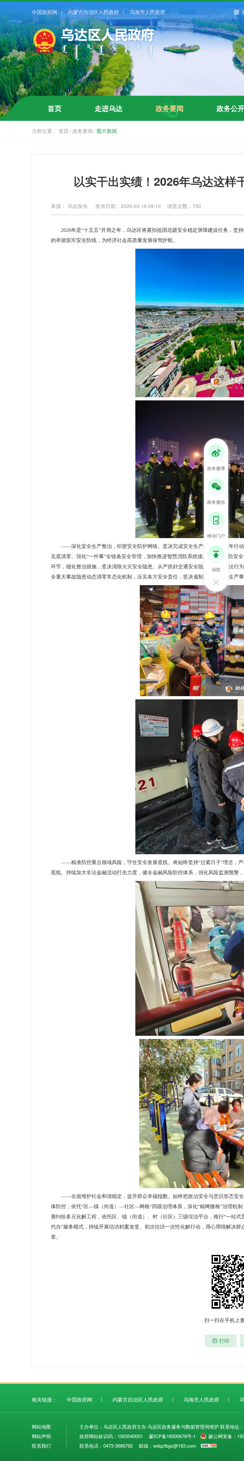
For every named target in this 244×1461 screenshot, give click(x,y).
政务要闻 (170, 108)
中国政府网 (44, 12)
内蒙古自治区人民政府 (93, 12)
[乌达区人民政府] (94, 60)
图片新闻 (107, 131)
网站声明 (41, 1436)
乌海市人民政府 (147, 12)
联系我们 (41, 1445)
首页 (55, 108)
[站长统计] (209, 1445)
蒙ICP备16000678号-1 (172, 1436)
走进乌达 (109, 108)
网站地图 (41, 1426)
